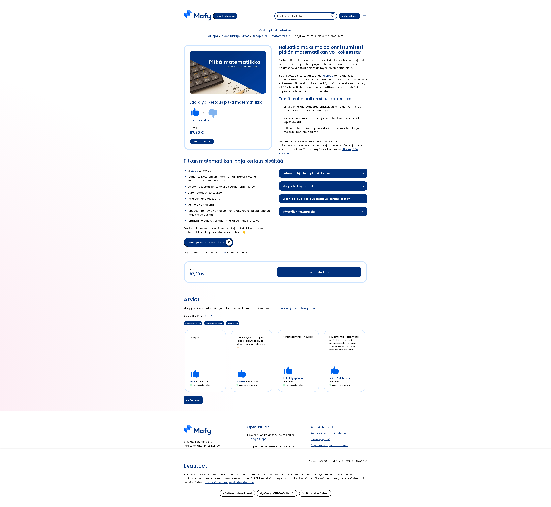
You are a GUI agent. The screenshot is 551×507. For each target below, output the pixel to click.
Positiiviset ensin (193, 323)
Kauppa (212, 36)
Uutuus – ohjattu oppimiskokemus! (307, 173)
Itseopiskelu (260, 36)
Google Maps (257, 439)
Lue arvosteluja (200, 120)
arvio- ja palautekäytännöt (299, 308)
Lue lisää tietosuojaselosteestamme (229, 482)
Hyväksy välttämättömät (277, 493)
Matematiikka (281, 36)
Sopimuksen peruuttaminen (329, 445)
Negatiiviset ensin (214, 323)
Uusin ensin (232, 323)
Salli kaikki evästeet (315, 493)
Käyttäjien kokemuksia (298, 211)
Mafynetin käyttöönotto (299, 186)
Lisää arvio (193, 400)
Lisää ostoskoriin (202, 141)
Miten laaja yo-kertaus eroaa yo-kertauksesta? (316, 199)
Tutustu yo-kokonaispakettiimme (206, 242)
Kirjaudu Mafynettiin (324, 427)
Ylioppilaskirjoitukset (277, 30)
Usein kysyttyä (320, 439)
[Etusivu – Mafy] (197, 16)
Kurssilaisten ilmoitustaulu (328, 433)
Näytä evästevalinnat (237, 493)
